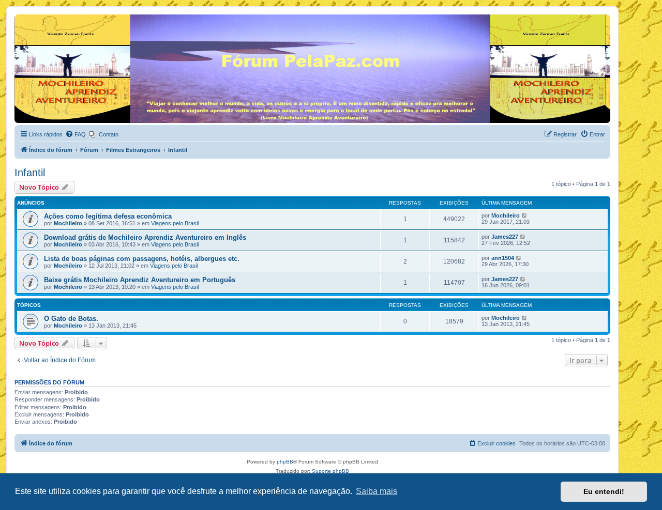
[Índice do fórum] (20, 17)
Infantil (29, 172)
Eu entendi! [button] (603, 491)
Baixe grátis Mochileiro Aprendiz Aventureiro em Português (139, 280)
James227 (504, 237)
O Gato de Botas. (71, 318)
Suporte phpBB (330, 471)
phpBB (285, 462)
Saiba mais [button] (376, 491)
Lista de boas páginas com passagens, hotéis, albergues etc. (141, 258)
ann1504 (502, 258)
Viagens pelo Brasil (175, 223)
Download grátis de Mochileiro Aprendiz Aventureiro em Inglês (145, 237)
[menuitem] (75, 134)
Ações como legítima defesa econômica (108, 216)
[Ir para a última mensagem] (524, 215)
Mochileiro (68, 223)
